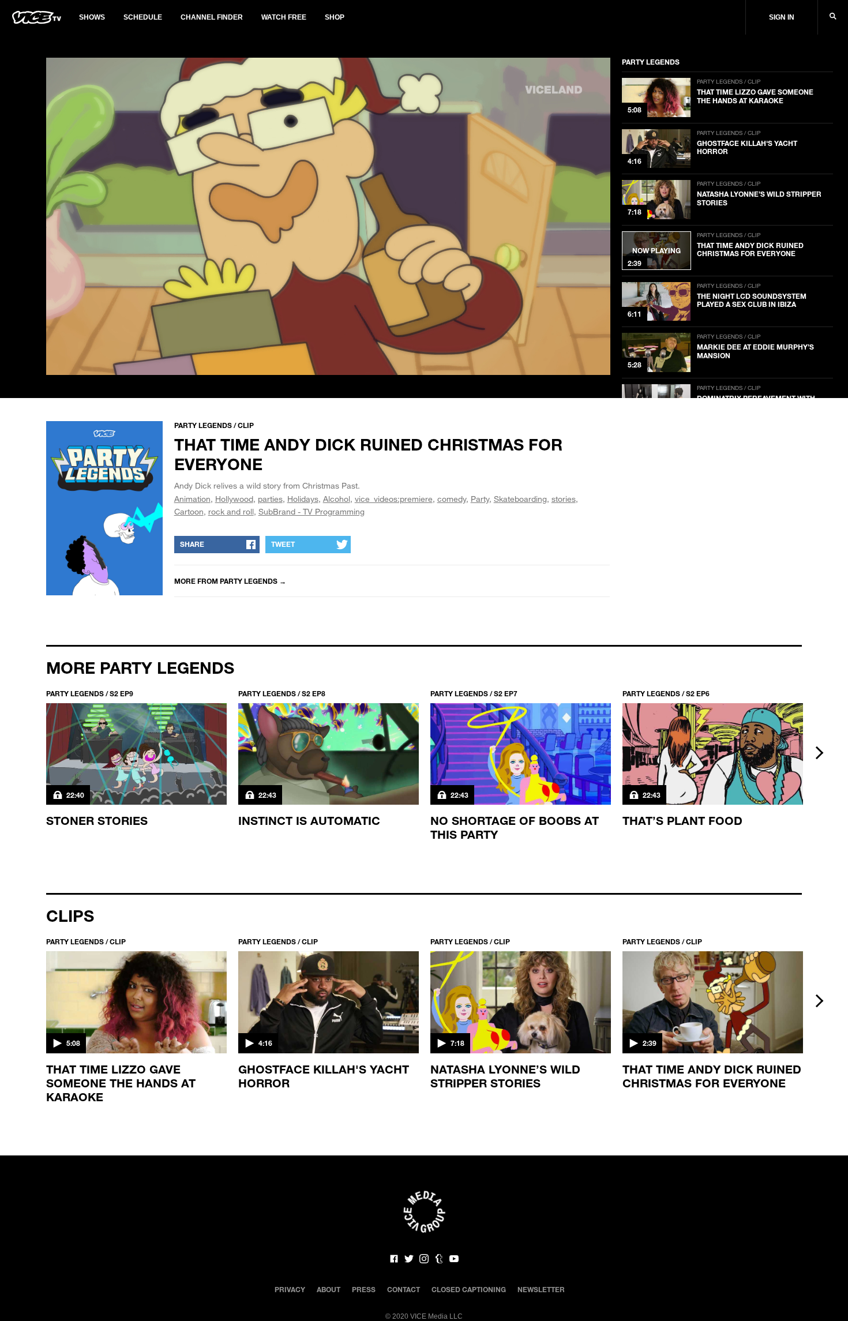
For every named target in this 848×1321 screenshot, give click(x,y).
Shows (92, 17)
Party (480, 499)
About (328, 1289)
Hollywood (234, 499)
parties (270, 499)
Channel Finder (212, 17)
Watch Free (283, 17)
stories (563, 499)
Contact (403, 1289)
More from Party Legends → (230, 581)
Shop (334, 17)
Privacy (290, 1289)
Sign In (781, 17)
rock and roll (231, 511)
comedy (451, 499)
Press (364, 1289)
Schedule (142, 17)
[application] (328, 216)
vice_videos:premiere (394, 499)
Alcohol (336, 499)
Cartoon (189, 511)
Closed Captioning (468, 1289)
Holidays (302, 499)
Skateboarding (520, 499)
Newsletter (541, 1289)
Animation (192, 499)
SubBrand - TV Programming (311, 511)
